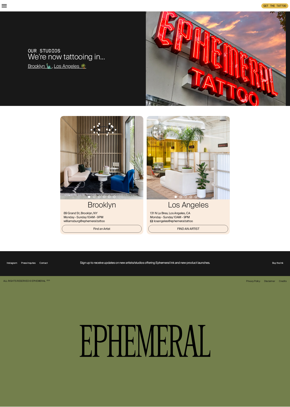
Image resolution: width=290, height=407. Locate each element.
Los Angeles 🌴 (70, 66)
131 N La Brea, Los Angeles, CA (170, 213)
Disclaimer (269, 281)
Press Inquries (28, 263)
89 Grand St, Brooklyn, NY (81, 213)
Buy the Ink (277, 263)
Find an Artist (101, 229)
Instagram (12, 263)
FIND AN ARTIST (188, 229)
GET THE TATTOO (274, 6)
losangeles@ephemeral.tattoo (173, 221)
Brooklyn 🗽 (40, 66)
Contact (43, 263)
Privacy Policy (253, 281)
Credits (283, 281)
